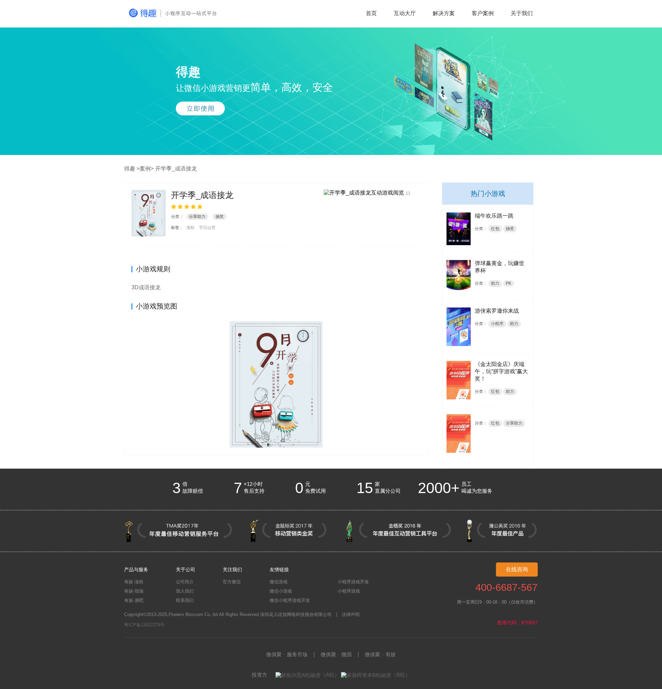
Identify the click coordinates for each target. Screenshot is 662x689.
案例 (145, 168)
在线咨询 (517, 569)
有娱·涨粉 (133, 581)
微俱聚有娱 (380, 654)
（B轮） (400, 675)
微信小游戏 (281, 591)
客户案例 (483, 13)
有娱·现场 (133, 591)
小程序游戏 (349, 591)
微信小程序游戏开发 (290, 600)
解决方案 (444, 13)
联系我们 (185, 600)
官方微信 (232, 581)
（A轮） (330, 675)
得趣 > (132, 168)
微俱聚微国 (336, 654)
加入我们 (185, 591)
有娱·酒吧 (133, 600)
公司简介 (185, 581)
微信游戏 (279, 581)
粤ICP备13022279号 (144, 624)
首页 (371, 13)
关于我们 (522, 13)
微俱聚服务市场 (287, 654)
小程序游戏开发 (353, 581)
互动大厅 (405, 13)
